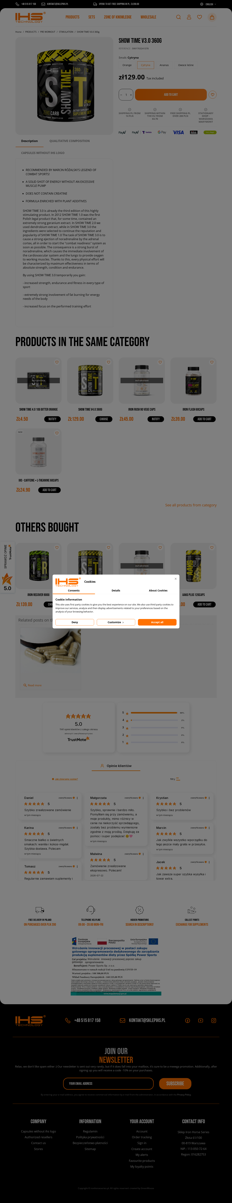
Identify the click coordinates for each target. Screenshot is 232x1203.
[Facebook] (187, 1020)
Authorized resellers (38, 1137)
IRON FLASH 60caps (193, 409)
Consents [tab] (74, 590)
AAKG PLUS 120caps (193, 595)
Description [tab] (29, 141)
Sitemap (90, 1149)
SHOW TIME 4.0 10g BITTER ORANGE (38, 409)
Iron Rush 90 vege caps (141, 409)
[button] (178, 17)
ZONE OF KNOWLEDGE (118, 17)
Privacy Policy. (184, 1094)
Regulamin (90, 1131)
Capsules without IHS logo (38, 1131)
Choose (104, 419)
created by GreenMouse (142, 1188)
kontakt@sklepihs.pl (147, 1020)
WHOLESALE (148, 17)
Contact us (38, 1143)
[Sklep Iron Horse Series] (30, 17)
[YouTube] (201, 1020)
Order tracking (142, 1137)
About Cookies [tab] (158, 590)
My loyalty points (141, 1167)
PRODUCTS (72, 17)
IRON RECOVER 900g (38, 595)
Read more (32, 685)
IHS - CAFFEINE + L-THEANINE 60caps (39, 480)
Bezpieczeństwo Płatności (90, 1143)
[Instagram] (214, 1020)
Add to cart (204, 419)
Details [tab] (116, 590)
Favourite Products (142, 1161)
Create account (141, 1149)
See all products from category (191, 505)
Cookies (38, 1155)
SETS (91, 17)
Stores (38, 1149)
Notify (52, 419)
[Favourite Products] (199, 17)
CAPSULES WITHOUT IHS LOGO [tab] (43, 153)
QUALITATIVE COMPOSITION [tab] (69, 141)
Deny (75, 622)
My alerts (142, 1155)
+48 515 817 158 (87, 1020)
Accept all (157, 622)
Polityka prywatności (90, 1137)
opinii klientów (79, 729)
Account (142, 1131)
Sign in (141, 1143)
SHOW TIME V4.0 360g (90, 409)
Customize (115, 622)
